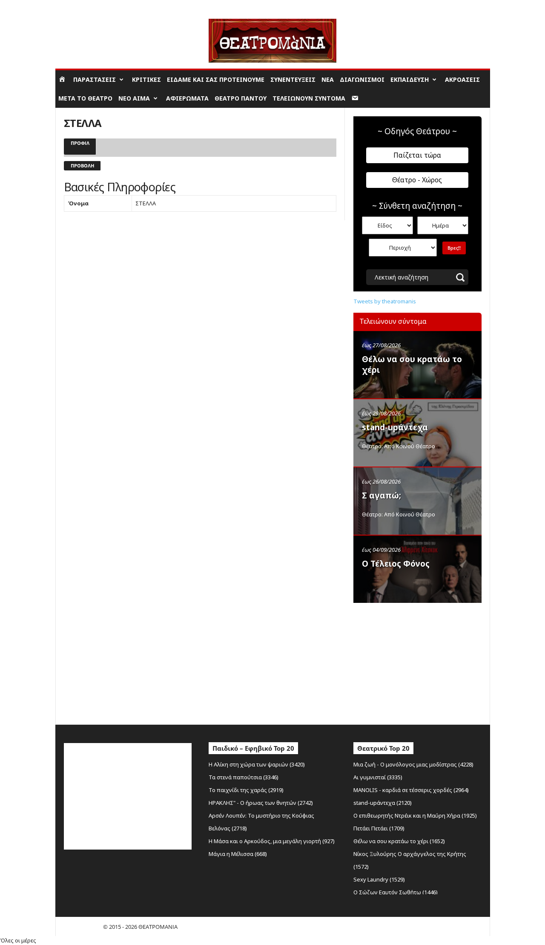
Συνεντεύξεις (293, 79)
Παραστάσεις (94, 79)
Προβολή (82, 165)
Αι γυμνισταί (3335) (377, 777)
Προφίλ (80, 143)
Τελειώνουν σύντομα (308, 98)
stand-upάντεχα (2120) (382, 803)
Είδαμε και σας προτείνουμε (215, 79)
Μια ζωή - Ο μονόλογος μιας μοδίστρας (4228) (413, 764)
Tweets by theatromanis (384, 301)
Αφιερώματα (187, 98)
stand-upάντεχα (395, 427)
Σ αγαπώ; (381, 495)
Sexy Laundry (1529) (379, 879)
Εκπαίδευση (409, 79)
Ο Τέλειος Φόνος (396, 563)
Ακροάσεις (462, 79)
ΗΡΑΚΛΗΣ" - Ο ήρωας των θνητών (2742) (261, 803)
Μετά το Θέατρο (85, 98)
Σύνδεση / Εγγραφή (79, 6)
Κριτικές (146, 79)
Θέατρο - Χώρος (417, 179)
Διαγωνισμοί (362, 79)
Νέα (327, 79)
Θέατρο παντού (241, 98)
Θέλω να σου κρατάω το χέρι (412, 364)
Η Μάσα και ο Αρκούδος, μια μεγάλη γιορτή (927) (272, 841)
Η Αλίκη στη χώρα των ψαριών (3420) (257, 764)
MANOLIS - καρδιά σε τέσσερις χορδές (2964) (411, 790)
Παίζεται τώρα (417, 155)
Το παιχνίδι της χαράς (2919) (246, 790)
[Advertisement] (417, 661)
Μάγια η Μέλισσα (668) (238, 854)
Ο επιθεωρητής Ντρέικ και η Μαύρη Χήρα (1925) (415, 815)
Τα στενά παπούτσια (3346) (243, 777)
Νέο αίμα (134, 98)
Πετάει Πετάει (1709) (378, 828)
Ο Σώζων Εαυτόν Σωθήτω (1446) (395, 892)
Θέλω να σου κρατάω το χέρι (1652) (399, 841)
